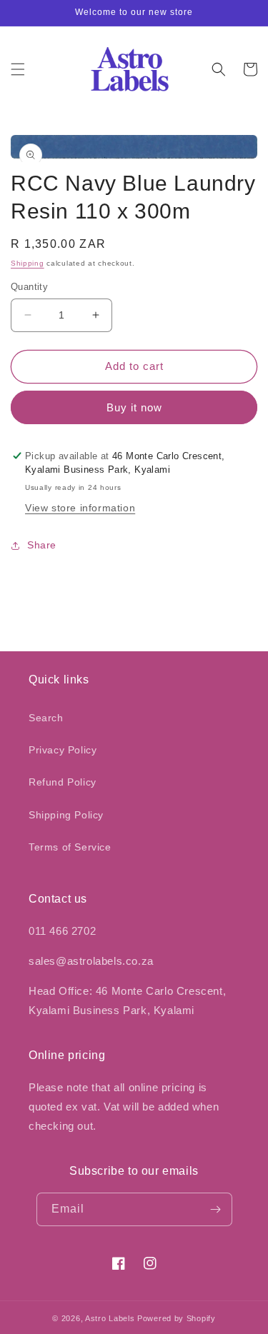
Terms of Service (70, 847)
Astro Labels (109, 1318)
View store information (80, 507)
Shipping (27, 263)
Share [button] (41, 545)
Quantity (29, 286)
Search (46, 717)
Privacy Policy (62, 750)
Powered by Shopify (176, 1318)
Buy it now (134, 407)
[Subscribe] (216, 1209)
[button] (18, 69)
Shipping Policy (66, 815)
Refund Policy (62, 782)
